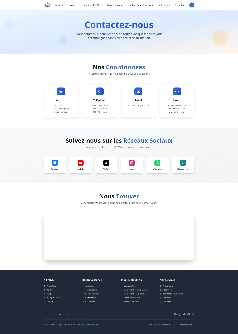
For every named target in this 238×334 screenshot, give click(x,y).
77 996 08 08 (49, 314)
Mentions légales (187, 325)
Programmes (168, 286)
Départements (114, 4)
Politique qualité (53, 298)
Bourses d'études (131, 286)
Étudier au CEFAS (90, 4)
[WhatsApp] (193, 314)
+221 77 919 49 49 (99, 108)
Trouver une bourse (132, 302)
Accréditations (91, 290)
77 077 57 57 (79, 314)
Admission (167, 298)
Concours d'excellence (133, 298)
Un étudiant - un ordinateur (135, 290)
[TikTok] (184, 314)
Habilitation (90, 302)
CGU (175, 325)
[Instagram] (179, 314)
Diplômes (50, 290)
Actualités (180, 4)
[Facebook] (175, 314)
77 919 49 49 (64, 314)
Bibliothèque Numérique (142, 4)
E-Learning (165, 4)
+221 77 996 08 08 (99, 105)
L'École (70, 4)
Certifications (90, 298)
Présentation (52, 286)
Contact (50, 302)
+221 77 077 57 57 (99, 112)
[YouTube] (188, 314)
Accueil (59, 4)
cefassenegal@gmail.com (138, 105)
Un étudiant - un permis (134, 294)
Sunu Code (94, 325)
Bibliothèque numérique (173, 294)
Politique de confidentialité (159, 325)
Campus (50, 294)
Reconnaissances (92, 294)
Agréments (89, 286)
